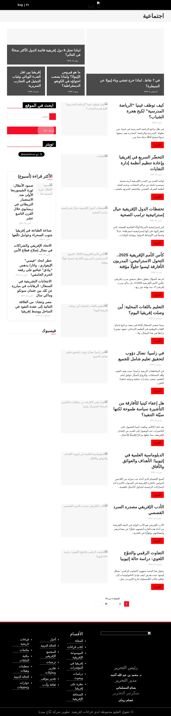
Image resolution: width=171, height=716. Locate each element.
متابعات (24, 650)
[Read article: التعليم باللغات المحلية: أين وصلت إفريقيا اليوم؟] (84, 320)
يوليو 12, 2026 (73, 61)
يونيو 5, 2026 (73, 92)
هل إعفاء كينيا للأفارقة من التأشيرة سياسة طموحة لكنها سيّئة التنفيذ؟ (138, 409)
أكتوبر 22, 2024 (44, 255)
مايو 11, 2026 (33, 92)
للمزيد (156, 144)
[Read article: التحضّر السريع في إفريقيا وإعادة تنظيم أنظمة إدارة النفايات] (84, 170)
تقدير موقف (48, 678)
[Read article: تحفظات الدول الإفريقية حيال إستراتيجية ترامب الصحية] (84, 222)
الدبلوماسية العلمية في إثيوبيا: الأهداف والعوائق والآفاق (143, 460)
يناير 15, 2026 (156, 272)
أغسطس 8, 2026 (151, 92)
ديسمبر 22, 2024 (155, 564)
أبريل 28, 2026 (156, 174)
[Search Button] (8, 5)
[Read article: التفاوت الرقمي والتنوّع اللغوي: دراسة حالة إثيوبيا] (84, 566)
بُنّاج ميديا (45, 712)
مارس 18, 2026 (156, 220)
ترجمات (51, 662)
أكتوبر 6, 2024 (45, 239)
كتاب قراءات (75, 647)
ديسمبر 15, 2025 (155, 318)
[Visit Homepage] (94, 5)
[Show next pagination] (98, 604)
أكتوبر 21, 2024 (27, 296)
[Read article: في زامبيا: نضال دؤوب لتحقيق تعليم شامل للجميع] (84, 366)
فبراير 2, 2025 (156, 472)
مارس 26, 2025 (156, 420)
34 (106, 604)
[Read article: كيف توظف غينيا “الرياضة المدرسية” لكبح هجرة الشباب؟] (84, 119)
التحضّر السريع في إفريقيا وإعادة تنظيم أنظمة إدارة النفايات (141, 163)
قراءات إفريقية (82, 712)
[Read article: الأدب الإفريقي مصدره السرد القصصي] (84, 520)
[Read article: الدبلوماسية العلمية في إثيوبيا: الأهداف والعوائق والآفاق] (84, 468)
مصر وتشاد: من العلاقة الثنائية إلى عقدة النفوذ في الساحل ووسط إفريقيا (33, 306)
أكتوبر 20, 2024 (25, 223)
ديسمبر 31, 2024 (155, 518)
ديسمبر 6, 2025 (156, 365)
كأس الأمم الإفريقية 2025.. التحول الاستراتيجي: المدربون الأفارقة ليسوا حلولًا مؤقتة (138, 261)
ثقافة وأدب (49, 684)
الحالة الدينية (21, 676)
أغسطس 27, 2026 (43, 316)
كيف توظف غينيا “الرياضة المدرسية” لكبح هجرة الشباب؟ (141, 111)
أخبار (53, 639)
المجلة (79, 640)
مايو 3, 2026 (157, 123)
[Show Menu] (160, 5)
